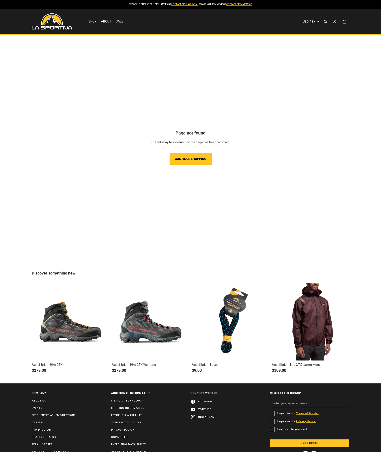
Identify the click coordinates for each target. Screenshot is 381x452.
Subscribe (309, 443)
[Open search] (325, 21)
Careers (38, 422)
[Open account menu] (335, 21)
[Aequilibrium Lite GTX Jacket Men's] (310, 321)
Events (37, 408)
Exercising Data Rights (129, 444)
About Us (39, 400)
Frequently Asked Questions (54, 415)
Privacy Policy (122, 429)
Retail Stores (42, 444)
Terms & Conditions (126, 422)
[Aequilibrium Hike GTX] (70, 321)
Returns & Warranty (126, 415)
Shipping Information (127, 408)
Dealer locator (44, 437)
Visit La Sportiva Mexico (239, 4)
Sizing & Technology (127, 400)
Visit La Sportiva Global (184, 4)
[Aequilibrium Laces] (230, 321)
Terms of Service (307, 413)
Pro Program (42, 429)
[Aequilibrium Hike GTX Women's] (150, 321)
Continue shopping (190, 159)
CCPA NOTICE (120, 437)
